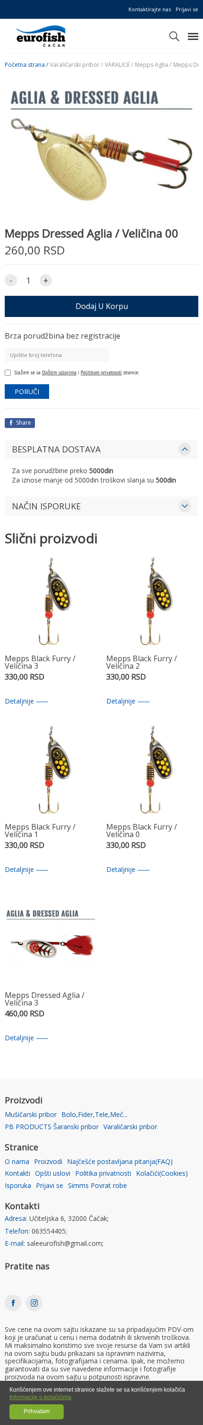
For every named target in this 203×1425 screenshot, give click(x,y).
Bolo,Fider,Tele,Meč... (94, 1115)
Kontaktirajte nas (149, 9)
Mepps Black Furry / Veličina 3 (40, 663)
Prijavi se (187, 9)
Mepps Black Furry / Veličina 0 (141, 831)
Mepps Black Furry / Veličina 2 (141, 663)
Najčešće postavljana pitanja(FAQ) (120, 1162)
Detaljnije (19, 701)
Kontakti (17, 1174)
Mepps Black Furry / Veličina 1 (40, 831)
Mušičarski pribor (31, 1115)
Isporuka (18, 1186)
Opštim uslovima (59, 372)
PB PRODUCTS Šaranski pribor (52, 1127)
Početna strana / (26, 65)
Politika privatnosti (103, 1174)
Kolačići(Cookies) (162, 1174)
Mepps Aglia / (153, 65)
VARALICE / (119, 65)
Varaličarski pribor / (76, 65)
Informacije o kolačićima (40, 1397)
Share (23, 423)
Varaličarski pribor (130, 1127)
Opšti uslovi (52, 1174)
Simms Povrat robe (97, 1186)
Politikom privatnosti (101, 372)
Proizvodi (48, 1162)
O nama (17, 1162)
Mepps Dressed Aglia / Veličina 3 (45, 999)
